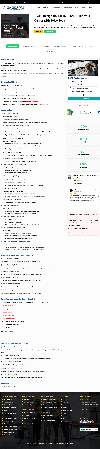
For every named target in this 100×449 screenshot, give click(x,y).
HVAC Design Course (9, 402)
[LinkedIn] (52, 446)
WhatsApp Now (50, 31)
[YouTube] (50, 446)
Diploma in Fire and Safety (11, 429)
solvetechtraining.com (79, 232)
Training (65, 405)
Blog (64, 418)
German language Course (50, 407)
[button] (98, 196)
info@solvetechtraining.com (88, 412)
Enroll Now (50, 51)
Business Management (29, 418)
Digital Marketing (28, 399)
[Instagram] (54, 446)
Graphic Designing (28, 402)
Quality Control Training (10, 426)
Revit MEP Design (8, 421)
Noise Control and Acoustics (48, 416)
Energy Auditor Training (10, 418)
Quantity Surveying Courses (11, 435)
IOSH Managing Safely (10, 432)
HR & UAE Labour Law (29, 412)
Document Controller (29, 421)
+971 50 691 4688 (85, 415)
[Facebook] (46, 446)
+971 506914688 (35, 2)
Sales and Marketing (29, 423)
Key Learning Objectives (28, 46)
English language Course (50, 402)
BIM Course (7, 410)
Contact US (66, 421)
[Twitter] (48, 446)
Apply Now (39, 31)
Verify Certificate (67, 410)
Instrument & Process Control (10, 414)
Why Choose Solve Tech (60, 46)
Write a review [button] (78, 183)
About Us (65, 402)
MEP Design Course (9, 399)
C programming (28, 405)
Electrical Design (8, 405)
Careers (65, 416)
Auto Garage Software (49, 420)
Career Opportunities (77, 46)
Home (64, 399)
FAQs (90, 46)
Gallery (64, 413)
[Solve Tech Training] (13, 8)
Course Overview (12, 46)
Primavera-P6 (7, 424)
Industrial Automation (10, 407)
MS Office (26, 415)
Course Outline (45, 46)
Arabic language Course (49, 399)
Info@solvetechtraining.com (20, 2)
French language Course (49, 405)
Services (65, 407)
